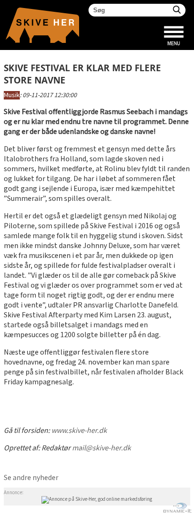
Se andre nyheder (31, 478)
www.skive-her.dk (79, 431)
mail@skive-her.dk (101, 448)
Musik (12, 95)
